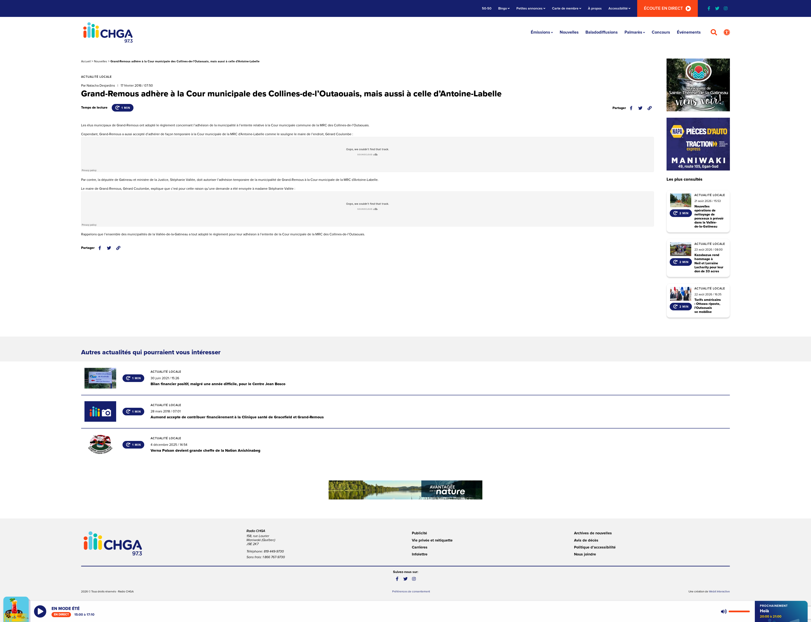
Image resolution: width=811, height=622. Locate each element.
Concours (661, 32)
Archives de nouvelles (593, 533)
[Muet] (723, 611)
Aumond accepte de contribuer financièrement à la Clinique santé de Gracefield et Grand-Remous (237, 417)
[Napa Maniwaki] (698, 144)
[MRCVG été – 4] (405, 489)
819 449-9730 (274, 551)
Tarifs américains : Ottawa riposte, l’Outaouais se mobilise (707, 306)
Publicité (419, 533)
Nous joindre (585, 554)
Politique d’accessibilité (595, 547)
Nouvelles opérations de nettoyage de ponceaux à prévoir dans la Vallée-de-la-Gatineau (709, 217)
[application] (734, 611)
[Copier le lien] (649, 108)
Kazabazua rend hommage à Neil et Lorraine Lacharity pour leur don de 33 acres (708, 263)
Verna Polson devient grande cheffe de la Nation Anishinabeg (205, 450)
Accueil (86, 61)
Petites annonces (529, 8)
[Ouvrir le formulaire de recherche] (714, 32)
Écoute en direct (663, 8)
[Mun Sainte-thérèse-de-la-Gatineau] (698, 85)
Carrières (419, 547)
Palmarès (633, 32)
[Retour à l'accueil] (108, 32)
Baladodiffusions (601, 32)
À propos (595, 8)
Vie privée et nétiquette (432, 540)
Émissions (540, 32)
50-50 (486, 8)
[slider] (739, 611)
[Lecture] (40, 611)
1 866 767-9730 (274, 557)
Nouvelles (569, 32)
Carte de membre (565, 8)
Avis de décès (586, 540)
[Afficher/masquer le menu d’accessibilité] (727, 32)
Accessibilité (618, 8)
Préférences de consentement (411, 591)
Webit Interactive (719, 591)
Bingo (502, 8)
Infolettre (419, 554)
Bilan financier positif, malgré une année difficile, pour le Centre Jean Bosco (218, 384)
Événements (689, 32)
